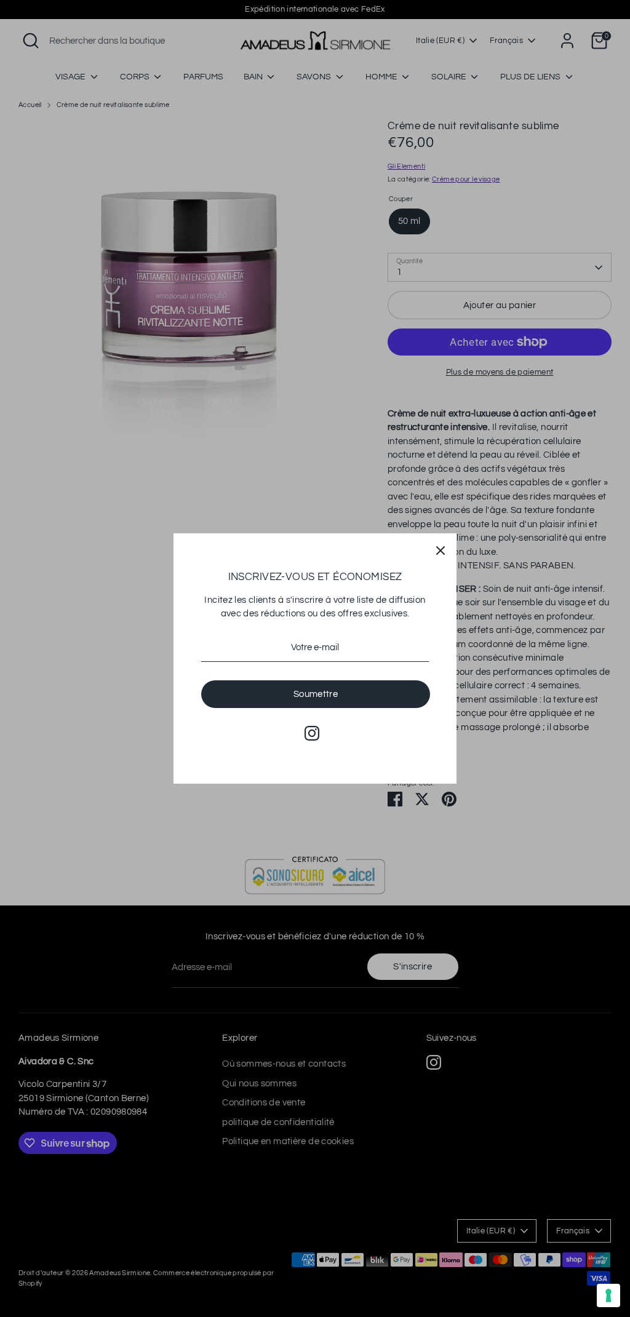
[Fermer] (440, 549)
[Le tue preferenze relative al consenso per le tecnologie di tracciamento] (608, 1295)
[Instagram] (312, 733)
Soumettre (315, 694)
